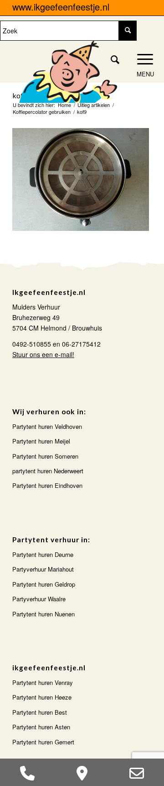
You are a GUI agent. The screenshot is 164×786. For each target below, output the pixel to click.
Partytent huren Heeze (42, 697)
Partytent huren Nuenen (43, 614)
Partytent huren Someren (45, 456)
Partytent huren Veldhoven (47, 426)
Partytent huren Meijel (41, 441)
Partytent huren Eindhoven (47, 485)
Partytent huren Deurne (42, 554)
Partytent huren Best (39, 712)
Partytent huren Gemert (43, 742)
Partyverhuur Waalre (39, 598)
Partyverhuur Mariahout (43, 569)
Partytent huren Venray (42, 682)
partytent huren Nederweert (47, 470)
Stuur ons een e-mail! (43, 354)
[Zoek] (111, 59)
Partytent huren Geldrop (43, 584)
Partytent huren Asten (41, 726)
